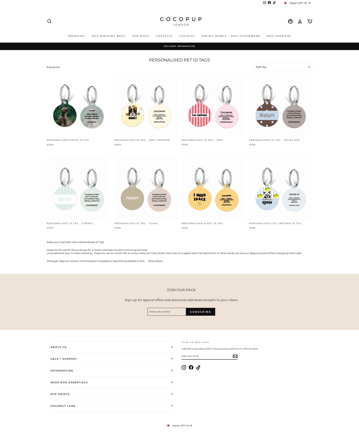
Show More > (156, 260)
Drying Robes (213, 35)
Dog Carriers (279, 35)
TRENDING (77, 35)
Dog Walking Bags (109, 35)
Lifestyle (165, 35)
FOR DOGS (141, 35)
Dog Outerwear (246, 35)
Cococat (187, 35)
